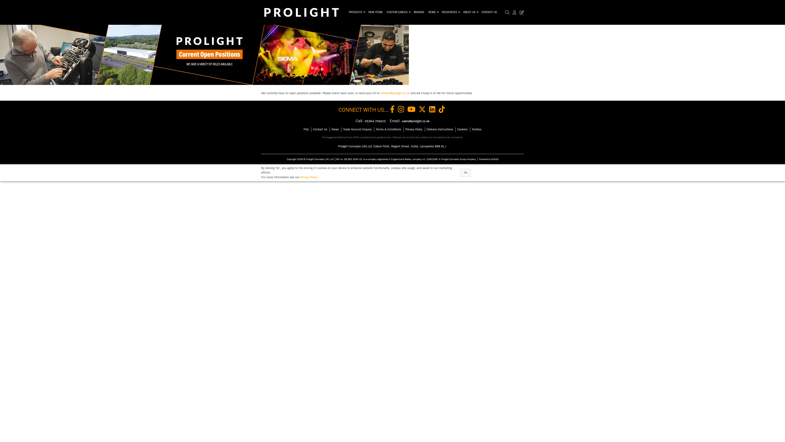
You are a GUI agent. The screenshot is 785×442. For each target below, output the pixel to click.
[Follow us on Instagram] (401, 110)
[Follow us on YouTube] (411, 110)
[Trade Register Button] (521, 12)
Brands (419, 12)
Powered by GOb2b (488, 159)
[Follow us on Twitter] (422, 110)
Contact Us (489, 12)
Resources (449, 12)
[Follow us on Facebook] (392, 110)
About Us (469, 12)
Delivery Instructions (440, 129)
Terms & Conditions (388, 129)
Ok (465, 172)
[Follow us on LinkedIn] (432, 110)
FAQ (306, 129)
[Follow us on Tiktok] (442, 110)
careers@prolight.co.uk (395, 93)
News (432, 12)
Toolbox (476, 129)
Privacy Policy (413, 129)
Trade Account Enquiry (357, 129)
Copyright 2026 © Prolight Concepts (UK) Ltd (310, 159)
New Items (375, 12)
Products (355, 12)
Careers (462, 129)
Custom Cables (397, 12)
